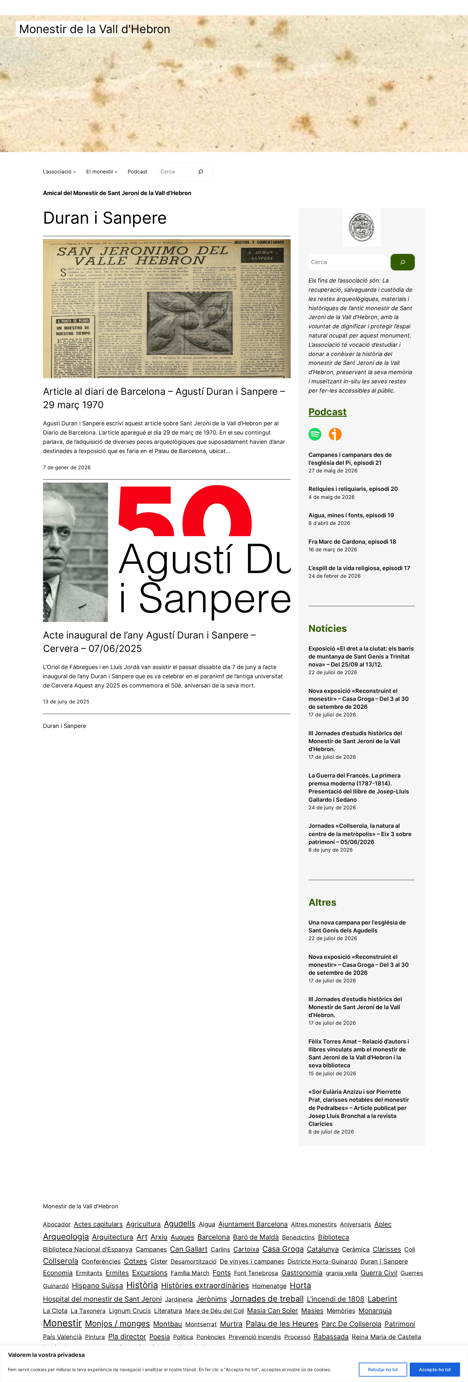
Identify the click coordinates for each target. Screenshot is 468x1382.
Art (142, 1236)
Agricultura (143, 1224)
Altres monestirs (314, 1224)
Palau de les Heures (282, 1323)
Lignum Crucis (130, 1311)
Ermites (117, 1273)
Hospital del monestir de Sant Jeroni (102, 1299)
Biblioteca (333, 1237)
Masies (312, 1311)
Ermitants (89, 1273)
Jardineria (179, 1299)
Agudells (179, 1223)
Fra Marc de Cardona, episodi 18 (352, 541)
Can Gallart (189, 1249)
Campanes (151, 1249)
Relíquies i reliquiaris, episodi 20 (353, 488)
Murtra (231, 1323)
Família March (190, 1273)
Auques (182, 1237)
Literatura (168, 1311)
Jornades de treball (267, 1298)
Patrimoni (400, 1324)
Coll (409, 1249)
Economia (58, 1273)
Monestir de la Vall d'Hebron (94, 29)
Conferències (101, 1261)
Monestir (62, 1323)
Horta (300, 1285)
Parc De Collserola (351, 1324)
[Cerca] (200, 171)
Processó (297, 1337)
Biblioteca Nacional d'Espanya (87, 1249)
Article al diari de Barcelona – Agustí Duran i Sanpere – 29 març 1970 (164, 398)
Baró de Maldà (256, 1237)
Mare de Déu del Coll (214, 1311)
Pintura (95, 1337)
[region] (234, 1363)
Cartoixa (246, 1249)
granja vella (342, 1273)
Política (183, 1337)
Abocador (57, 1224)
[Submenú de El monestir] (116, 171)
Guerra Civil (379, 1273)
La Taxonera (88, 1311)
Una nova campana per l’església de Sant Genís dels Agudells (357, 926)
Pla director (127, 1336)
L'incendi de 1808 (336, 1299)
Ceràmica (356, 1249)
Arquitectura (112, 1236)
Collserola (60, 1261)
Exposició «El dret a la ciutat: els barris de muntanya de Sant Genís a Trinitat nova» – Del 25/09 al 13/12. (361, 656)
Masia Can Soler (272, 1311)
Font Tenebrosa (256, 1273)
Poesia (159, 1337)
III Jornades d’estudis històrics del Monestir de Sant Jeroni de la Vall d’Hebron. (355, 741)
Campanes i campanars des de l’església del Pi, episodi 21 (350, 458)
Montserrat (201, 1324)
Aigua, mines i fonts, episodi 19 (351, 515)
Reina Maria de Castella (386, 1337)
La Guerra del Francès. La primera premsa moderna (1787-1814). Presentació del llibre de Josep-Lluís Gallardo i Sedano (358, 787)
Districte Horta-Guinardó (322, 1261)
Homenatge (269, 1286)
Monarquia (375, 1311)
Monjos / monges (117, 1323)
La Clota (55, 1311)
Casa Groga (283, 1248)
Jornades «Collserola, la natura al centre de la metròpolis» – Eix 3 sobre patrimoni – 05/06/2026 (360, 833)
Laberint (382, 1298)
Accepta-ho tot (435, 1369)
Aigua (207, 1224)
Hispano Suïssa (97, 1285)
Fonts (222, 1272)
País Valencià (62, 1337)
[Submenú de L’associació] (74, 171)
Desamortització (193, 1261)
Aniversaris (355, 1224)
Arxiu (159, 1236)
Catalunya (323, 1249)
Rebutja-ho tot (383, 1369)
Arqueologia (66, 1236)
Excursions (149, 1272)
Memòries (341, 1311)
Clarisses (387, 1249)
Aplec (383, 1224)
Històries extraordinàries (205, 1285)
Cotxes (135, 1261)
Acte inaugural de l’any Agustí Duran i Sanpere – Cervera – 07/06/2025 (149, 641)
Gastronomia (302, 1272)
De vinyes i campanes (252, 1261)
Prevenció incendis (255, 1337)
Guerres (412, 1273)
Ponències (210, 1337)
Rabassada (331, 1336)
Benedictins (298, 1237)
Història (142, 1285)
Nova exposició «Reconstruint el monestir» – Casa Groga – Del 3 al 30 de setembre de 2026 (358, 699)
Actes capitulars (98, 1224)
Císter (158, 1261)
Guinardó (56, 1286)
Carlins (220, 1249)
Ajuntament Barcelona (253, 1224)
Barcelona (213, 1237)
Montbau (167, 1324)
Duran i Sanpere (384, 1261)
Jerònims (211, 1299)
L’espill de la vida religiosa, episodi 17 (359, 568)
